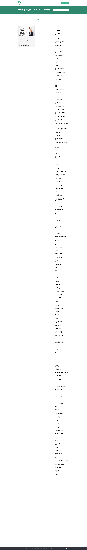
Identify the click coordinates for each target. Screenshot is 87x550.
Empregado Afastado (59, 212)
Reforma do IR (58, 426)
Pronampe (57, 406)
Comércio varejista (58, 93)
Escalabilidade (57, 227)
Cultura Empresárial (59, 164)
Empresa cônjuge (58, 213)
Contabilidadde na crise (59, 106)
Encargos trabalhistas (59, 224)
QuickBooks (57, 409)
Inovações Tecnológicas (59, 294)
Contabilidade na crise (59, 110)
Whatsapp (57, 474)
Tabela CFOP (57, 461)
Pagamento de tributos (59, 369)
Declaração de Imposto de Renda (61, 172)
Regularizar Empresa (59, 429)
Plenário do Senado (58, 389)
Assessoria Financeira (59, 49)
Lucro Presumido (58, 321)
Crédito (56, 153)
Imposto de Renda (58, 278)
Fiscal (56, 244)
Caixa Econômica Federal (59, 66)
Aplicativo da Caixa (58, 48)
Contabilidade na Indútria (60, 113)
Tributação (57, 470)
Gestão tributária (58, 267)
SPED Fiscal (57, 456)
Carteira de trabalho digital (60, 72)
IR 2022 (56, 302)
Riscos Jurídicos (58, 436)
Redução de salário (58, 423)
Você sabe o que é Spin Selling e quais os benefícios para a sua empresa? (26, 42)
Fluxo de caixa (57, 246)
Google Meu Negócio (59, 268)
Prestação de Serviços (59, 402)
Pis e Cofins (57, 382)
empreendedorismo (59, 210)
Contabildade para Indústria (60, 103)
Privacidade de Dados (59, 403)
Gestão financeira (58, 261)
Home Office (57, 273)
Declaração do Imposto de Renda (61, 174)
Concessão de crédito (59, 99)
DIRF (56, 191)
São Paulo (57, 439)
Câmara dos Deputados (59, 68)
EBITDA (56, 203)
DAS (56, 167)
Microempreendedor (59, 341)
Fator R (56, 239)
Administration (57, 38)
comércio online (58, 92)
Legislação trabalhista (59, 311)
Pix (55, 385)
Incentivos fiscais (58, 284)
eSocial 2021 (57, 233)
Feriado (56, 241)
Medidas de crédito (58, 332)
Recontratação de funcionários (60, 416)
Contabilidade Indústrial (59, 109)
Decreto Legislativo (58, 175)
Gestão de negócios (58, 257)
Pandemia (57, 373)
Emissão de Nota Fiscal (59, 206)
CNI (56, 83)
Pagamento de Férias (59, 368)
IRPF (56, 304)
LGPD (56, 317)
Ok (66, 548)
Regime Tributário (58, 427)
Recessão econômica (59, 413)
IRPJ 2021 (57, 305)
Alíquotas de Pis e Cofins (59, 42)
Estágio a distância (58, 234)
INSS (56, 295)
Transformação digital (59, 468)
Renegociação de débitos (59, 430)
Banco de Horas (58, 59)
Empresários (57, 217)
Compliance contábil (59, 96)
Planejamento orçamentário (60, 386)
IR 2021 (56, 301)
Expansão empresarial (59, 237)
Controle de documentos (59, 136)
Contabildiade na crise (59, 105)
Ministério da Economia (59, 342)
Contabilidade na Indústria (60, 112)
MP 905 (56, 346)
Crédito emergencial (59, 156)
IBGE (56, 274)
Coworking (57, 149)
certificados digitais (58, 75)
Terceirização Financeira (59, 464)
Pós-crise (56, 399)
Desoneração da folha (59, 181)
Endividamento (58, 226)
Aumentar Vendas (58, 54)
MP (56, 345)
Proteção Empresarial (59, 407)
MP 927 (56, 348)
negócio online (58, 359)
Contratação (57, 132)
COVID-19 (57, 147)
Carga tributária (58, 71)
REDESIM (57, 420)
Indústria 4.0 (57, 288)
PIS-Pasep (57, 383)
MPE (56, 355)
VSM (56, 473)
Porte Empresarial (58, 396)
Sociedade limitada (58, 453)
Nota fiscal (57, 362)
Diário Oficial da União (59, 185)
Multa (56, 356)
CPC (56, 150)
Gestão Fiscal (57, 263)
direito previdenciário (59, 188)
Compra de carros (58, 98)
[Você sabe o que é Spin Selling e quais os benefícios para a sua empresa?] (26, 31)
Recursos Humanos (58, 419)
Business (56, 65)
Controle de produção (59, 139)
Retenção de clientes (59, 433)
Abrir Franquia (57, 31)
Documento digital (58, 200)
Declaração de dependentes (60, 171)
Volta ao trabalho (58, 471)
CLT (56, 82)
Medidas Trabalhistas (59, 335)
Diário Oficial (57, 184)
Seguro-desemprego (59, 443)
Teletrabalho (57, 463)
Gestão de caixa (58, 251)
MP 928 (56, 349)
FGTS (56, 243)
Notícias (56, 365)
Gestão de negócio (58, 256)
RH (55, 434)
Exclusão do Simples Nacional (60, 236)
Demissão (57, 177)
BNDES (56, 62)
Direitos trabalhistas (58, 189)
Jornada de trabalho (59, 308)
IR (55, 298)
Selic (56, 444)
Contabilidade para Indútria (60, 120)
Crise (56, 161)
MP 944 (56, 352)
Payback (56, 376)
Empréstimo (57, 220)
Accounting (20, 37)
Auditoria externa (58, 52)
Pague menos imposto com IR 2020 (61, 372)
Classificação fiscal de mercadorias (61, 81)
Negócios (57, 361)
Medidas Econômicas (59, 334)
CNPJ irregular (58, 88)
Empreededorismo (58, 207)
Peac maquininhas (58, 378)
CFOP (56, 76)
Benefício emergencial (59, 61)
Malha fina (57, 322)
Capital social (57, 69)
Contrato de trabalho (59, 134)
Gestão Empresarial (58, 260)
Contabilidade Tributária (59, 129)
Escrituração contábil (59, 229)
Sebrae (56, 440)
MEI (56, 338)
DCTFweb (57, 168)
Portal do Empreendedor (60, 395)
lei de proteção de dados (59, 312)
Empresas (57, 219)
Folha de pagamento (59, 247)
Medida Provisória (58, 331)
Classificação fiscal (58, 79)
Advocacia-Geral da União (59, 41)
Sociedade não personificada (60, 454)
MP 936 (56, 351)
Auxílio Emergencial (59, 55)
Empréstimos (57, 223)
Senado (56, 447)
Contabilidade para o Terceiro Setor (61, 122)
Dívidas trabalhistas (58, 195)
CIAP (56, 78)
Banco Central (57, 58)
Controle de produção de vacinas (61, 141)
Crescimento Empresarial (59, 160)
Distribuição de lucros (59, 194)
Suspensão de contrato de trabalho (61, 460)
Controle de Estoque (59, 138)
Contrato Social (58, 135)
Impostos (57, 281)
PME (56, 390)
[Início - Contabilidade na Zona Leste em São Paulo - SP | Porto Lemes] (20, 3)
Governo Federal (58, 271)
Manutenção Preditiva (59, 324)
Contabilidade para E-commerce (61, 116)
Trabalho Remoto (58, 467)
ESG (56, 230)
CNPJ (56, 85)
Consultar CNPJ (58, 102)
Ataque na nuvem (58, 51)
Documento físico (58, 202)
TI (55, 466)
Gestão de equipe (58, 253)
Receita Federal (58, 412)
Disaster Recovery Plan (59, 192)
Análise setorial (58, 45)
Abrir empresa (57, 30)
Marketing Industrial (59, 328)
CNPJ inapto (57, 86)
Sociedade (57, 451)
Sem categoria (57, 446)
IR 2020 (56, 300)
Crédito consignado (58, 154)
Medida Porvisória (58, 329)
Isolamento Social (58, 307)
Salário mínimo (58, 437)
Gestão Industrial (58, 264)
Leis (56, 315)
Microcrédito (57, 339)
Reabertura (57, 410)
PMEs (56, 392)
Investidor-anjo (58, 297)
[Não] (85, 548)
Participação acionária (59, 375)
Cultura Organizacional (59, 165)
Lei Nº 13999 (57, 314)
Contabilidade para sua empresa (61, 128)
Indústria (57, 287)
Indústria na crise (58, 290)
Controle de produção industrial (61, 142)
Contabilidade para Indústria (60, 119)
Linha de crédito (58, 318)
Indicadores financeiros (59, 285)
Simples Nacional (58, 450)
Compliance (57, 95)
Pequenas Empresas (59, 379)
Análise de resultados (59, 44)
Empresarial (57, 216)
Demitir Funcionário (58, 178)
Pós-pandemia (57, 400)
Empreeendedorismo (59, 209)
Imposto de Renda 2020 (59, 280)
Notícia (56, 363)
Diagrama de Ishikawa (59, 182)
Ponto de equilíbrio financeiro (60, 393)
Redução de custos (58, 422)
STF (56, 457)
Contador (57, 131)
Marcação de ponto (58, 325)
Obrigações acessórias (59, 366)
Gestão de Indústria (58, 254)
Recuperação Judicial (59, 417)
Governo (56, 270)
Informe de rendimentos (59, 291)
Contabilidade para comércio (60, 115)
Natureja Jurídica (58, 358)
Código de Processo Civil (59, 89)
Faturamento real (58, 240)
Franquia (56, 250)
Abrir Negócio (57, 33)
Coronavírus (57, 146)
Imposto (56, 277)
